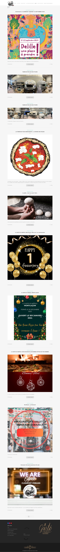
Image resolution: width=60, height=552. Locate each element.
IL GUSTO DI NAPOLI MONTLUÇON (30, 292)
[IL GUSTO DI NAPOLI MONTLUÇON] (30, 317)
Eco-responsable (11, 535)
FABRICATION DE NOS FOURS (30, 71)
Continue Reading (30, 64)
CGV (8, 527)
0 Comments (10, 64)
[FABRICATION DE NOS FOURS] (30, 84)
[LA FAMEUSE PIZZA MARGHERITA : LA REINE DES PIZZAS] (30, 157)
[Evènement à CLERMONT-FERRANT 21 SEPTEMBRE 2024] (30, 36)
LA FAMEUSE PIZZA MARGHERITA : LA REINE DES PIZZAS (30, 131)
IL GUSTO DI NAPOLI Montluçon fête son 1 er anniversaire (30, 232)
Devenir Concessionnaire (12, 533)
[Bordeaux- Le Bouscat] (30, 430)
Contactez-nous (10, 532)
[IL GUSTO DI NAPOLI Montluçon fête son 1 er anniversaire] (30, 257)
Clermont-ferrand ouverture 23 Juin (30, 465)
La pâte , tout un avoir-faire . (30, 193)
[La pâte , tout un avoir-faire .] (30, 208)
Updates (28, 103)
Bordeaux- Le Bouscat (30, 404)
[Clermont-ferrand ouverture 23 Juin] (30, 486)
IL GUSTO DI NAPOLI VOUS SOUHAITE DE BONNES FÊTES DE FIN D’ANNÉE (30, 351)
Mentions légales (11, 530)
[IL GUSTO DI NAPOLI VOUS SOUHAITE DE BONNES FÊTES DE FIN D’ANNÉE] (30, 373)
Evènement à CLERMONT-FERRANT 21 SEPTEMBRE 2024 (30, 11)
